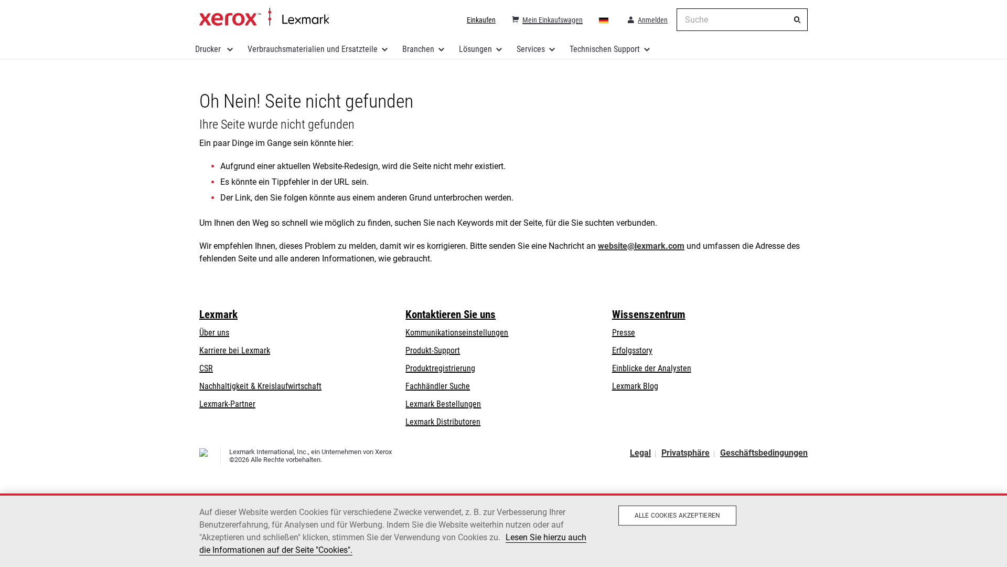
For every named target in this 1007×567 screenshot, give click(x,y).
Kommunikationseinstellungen (456, 333)
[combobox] (742, 19)
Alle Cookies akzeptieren (677, 515)
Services (531, 49)
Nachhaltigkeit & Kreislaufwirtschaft (260, 386)
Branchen (418, 49)
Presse (623, 333)
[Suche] (797, 20)
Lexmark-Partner (227, 404)
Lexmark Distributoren (442, 422)
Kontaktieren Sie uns (450, 314)
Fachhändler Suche (437, 386)
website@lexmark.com (641, 246)
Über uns (214, 333)
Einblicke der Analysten (651, 368)
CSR (206, 368)
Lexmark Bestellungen (443, 404)
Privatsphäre (685, 453)
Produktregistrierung (440, 368)
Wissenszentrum (648, 314)
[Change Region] (604, 19)
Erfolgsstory (632, 350)
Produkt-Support (432, 350)
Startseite (264, 17)
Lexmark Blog (635, 386)
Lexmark (218, 314)
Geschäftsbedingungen (764, 453)
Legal (640, 453)
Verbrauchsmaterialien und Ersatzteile (313, 49)
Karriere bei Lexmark (234, 350)
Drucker (209, 49)
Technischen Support (605, 49)
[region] (503, 530)
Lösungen (475, 49)
